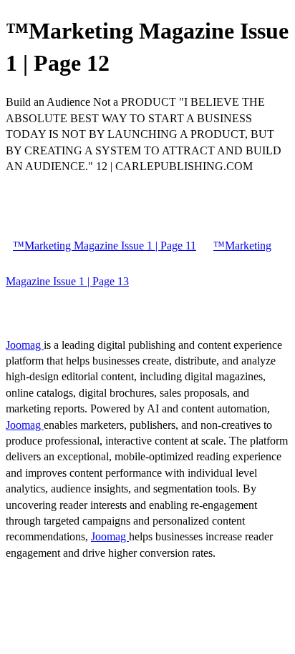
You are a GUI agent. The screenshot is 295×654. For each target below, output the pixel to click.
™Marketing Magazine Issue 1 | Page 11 (104, 245)
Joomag (25, 345)
